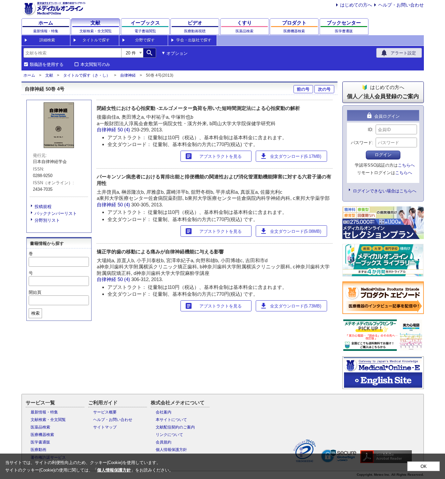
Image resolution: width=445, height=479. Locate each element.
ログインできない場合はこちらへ (384, 190)
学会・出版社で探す (193, 40)
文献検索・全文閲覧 (48, 419)
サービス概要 (105, 412)
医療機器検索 (42, 434)
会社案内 (163, 412)
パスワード (361, 142)
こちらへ (406, 165)
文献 (49, 75)
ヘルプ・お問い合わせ (401, 4)
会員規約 (163, 442)
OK (424, 466)
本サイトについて (171, 419)
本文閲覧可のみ (95, 64)
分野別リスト (47, 220)
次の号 (324, 89)
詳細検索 (47, 40)
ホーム (29, 75)
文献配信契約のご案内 (175, 427)
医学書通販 (40, 442)
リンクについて (169, 434)
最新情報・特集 (44, 412)
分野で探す (145, 40)
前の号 (303, 89)
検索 (35, 313)
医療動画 (38, 449)
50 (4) (124, 129)
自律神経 (128, 75)
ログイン (383, 154)
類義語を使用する (47, 64)
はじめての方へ (356, 4)
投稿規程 (43, 206)
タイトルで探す (96, 40)
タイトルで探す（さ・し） (86, 75)
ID (370, 129)
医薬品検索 (40, 427)
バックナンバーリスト (56, 213)
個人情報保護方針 (171, 449)
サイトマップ (105, 427)
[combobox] (72, 53)
